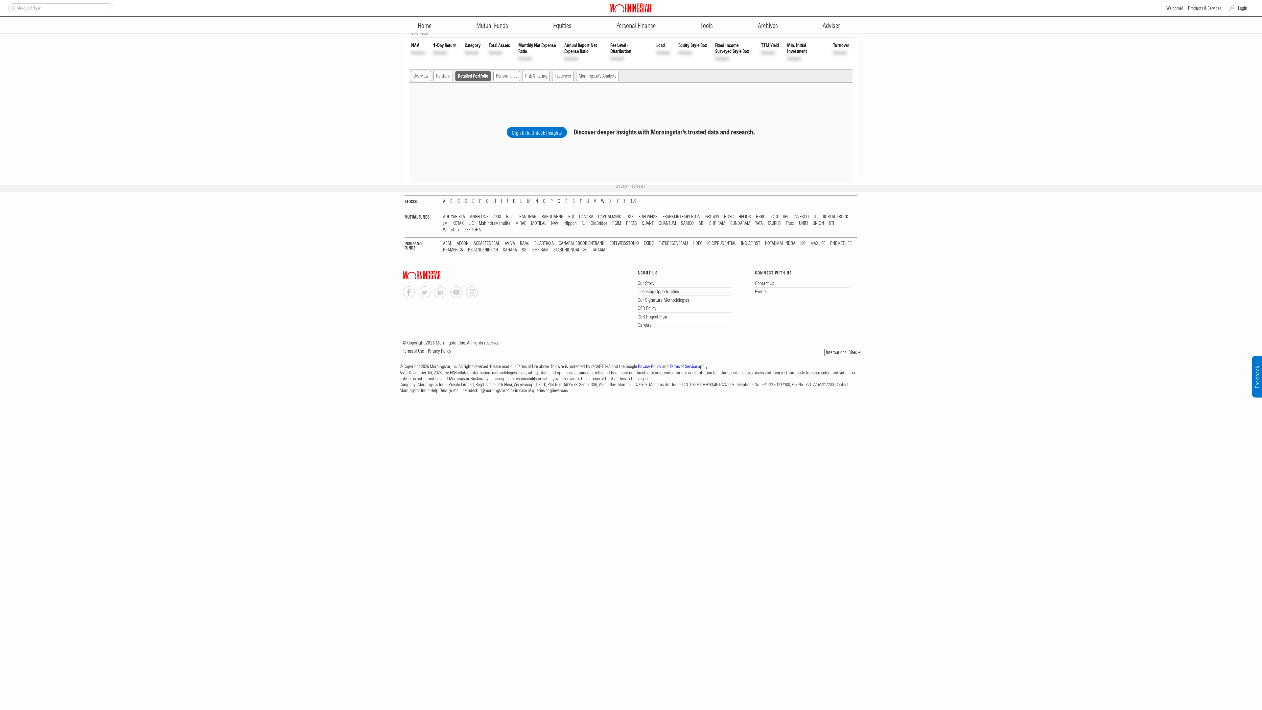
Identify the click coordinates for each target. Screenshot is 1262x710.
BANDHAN (528, 216)
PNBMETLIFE (841, 243)
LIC (471, 223)
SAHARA (510, 250)
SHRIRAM (717, 223)
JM (445, 223)
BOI (571, 216)
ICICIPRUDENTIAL (721, 243)
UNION (818, 223)
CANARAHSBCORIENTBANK (581, 243)
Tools (706, 25)
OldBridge (599, 223)
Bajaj (510, 216)
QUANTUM (667, 223)
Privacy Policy (439, 351)
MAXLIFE (817, 243)
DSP (630, 216)
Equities (562, 25)
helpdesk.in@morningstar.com (487, 390)
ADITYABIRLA (454, 216)
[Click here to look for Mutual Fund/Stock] (12, 7)
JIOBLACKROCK (835, 216)
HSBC (760, 216)
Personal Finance (636, 25)
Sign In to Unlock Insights (537, 133)
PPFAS (631, 223)
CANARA (586, 216)
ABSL (447, 243)
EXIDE (649, 243)
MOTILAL (538, 223)
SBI (701, 223)
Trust (790, 223)
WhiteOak (451, 229)
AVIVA (510, 243)
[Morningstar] (436, 275)
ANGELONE (479, 216)
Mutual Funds (492, 25)
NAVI (555, 223)
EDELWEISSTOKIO (624, 243)
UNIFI (803, 223)
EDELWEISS (648, 216)
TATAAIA (598, 250)
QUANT (648, 223)
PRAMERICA (453, 250)
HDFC (729, 216)
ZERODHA (472, 229)
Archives (768, 25)
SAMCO (687, 223)
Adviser (831, 25)
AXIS (497, 216)
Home (425, 25)
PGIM (616, 223)
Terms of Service (683, 366)
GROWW (712, 216)
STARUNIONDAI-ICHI (570, 250)
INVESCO (801, 216)
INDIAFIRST (750, 243)
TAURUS (774, 223)
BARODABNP (552, 216)
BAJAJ (524, 243)
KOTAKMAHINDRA (780, 243)
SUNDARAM (740, 223)
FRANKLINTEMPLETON (681, 216)
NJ (584, 223)
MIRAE (520, 223)
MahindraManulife (494, 223)
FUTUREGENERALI (673, 243)
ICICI (774, 216)
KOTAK (458, 223)
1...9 (633, 201)
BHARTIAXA (544, 243)
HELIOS (744, 216)
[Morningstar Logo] (630, 8)
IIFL (786, 216)
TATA (759, 223)
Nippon (570, 223)
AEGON (463, 243)
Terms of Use (413, 351)
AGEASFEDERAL (487, 243)
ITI (816, 216)
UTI (831, 223)
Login (1242, 8)
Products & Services (1204, 8)
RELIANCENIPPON (483, 250)
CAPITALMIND (609, 216)
